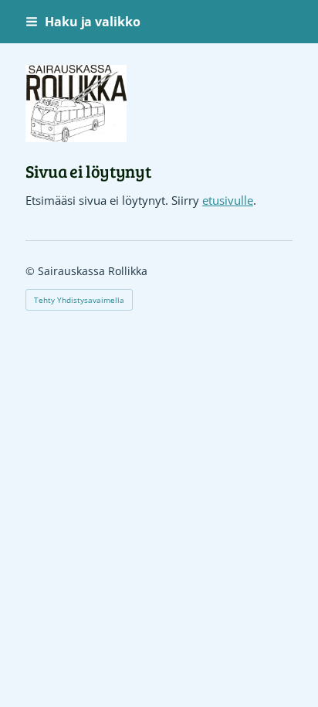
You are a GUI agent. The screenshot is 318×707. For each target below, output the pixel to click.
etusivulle (227, 200)
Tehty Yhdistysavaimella (79, 299)
